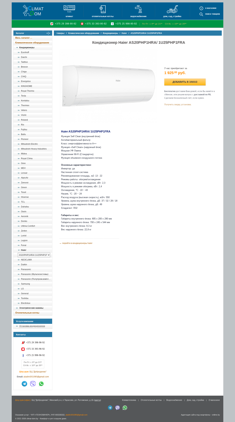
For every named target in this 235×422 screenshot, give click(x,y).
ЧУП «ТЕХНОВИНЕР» (40, 415)
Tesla (23, 96)
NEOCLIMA (26, 260)
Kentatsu (25, 100)
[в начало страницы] (229, 411)
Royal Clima (27, 158)
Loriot (23, 235)
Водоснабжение (138, 16)
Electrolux (25, 303)
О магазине (214, 400)
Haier (23, 250)
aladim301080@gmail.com (36, 376)
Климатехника (129, 400)
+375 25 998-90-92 (126, 23)
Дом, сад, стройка (172, 16)
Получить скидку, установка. (177, 104)
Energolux (26, 81)
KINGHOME (26, 86)
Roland (24, 120)
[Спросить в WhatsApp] (41, 384)
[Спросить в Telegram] (24, 384)
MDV (23, 168)
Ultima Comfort (28, 226)
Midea (24, 153)
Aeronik (24, 216)
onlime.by (216, 415)
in (16, 421)
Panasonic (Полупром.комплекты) (36, 279)
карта (97, 400)
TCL (23, 202)
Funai (23, 245)
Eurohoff (25, 52)
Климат (69, 16)
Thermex (25, 105)
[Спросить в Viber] (33, 384)
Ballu (23, 134)
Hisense (25, 197)
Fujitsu (24, 129)
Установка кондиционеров (32, 326)
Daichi (24, 57)
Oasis (23, 211)
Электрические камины (31, 308)
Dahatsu (25, 206)
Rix (22, 124)
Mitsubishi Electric (29, 144)
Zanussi (24, 182)
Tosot (23, 192)
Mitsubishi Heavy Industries (34, 149)
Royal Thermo (27, 91)
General (25, 293)
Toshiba (24, 298)
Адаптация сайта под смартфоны (195, 415)
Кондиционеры (26, 47)
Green (24, 187)
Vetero (24, 110)
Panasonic (26, 269)
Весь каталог (22, 38)
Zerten (24, 231)
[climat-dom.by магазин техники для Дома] (33, 10)
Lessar (24, 173)
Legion (24, 240)
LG (22, 288)
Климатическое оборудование (32, 42)
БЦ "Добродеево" (38, 371)
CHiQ (23, 76)
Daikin (24, 264)
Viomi (23, 115)
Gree (23, 163)
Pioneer (24, 139)
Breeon (24, 67)
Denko (24, 221)
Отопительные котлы (103, 16)
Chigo (24, 71)
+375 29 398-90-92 (65, 23)
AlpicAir (24, 178)
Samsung (25, 284)
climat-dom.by (32, 419)
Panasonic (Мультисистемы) (34, 274)
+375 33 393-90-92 (96, 23)
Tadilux (24, 62)
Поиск (208, 14)
